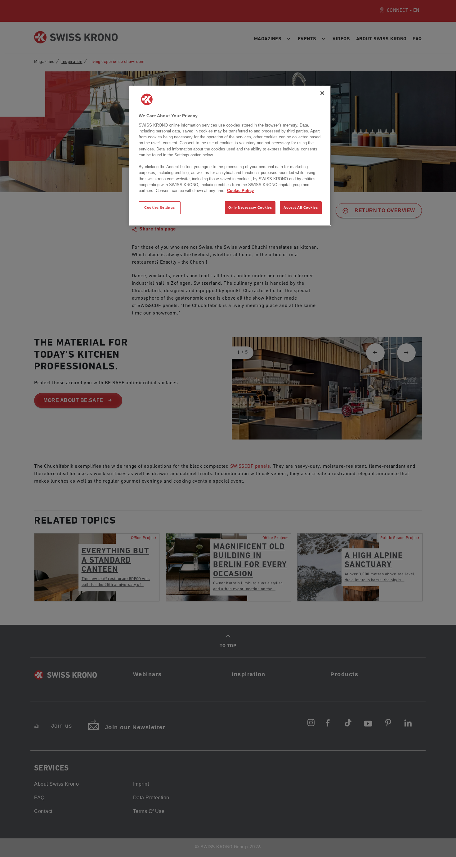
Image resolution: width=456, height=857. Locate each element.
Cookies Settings (159, 207)
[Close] (322, 93)
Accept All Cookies (301, 207)
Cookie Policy (240, 190)
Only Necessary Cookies (250, 207)
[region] (230, 156)
